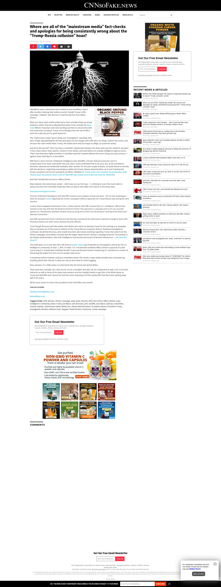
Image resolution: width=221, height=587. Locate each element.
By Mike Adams (155, 153)
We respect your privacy (99, 569)
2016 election (48, 301)
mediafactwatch (72, 15)
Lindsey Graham (37, 306)
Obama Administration (81, 306)
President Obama (99, 306)
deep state (75, 301)
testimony (86, 309)
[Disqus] (79, 457)
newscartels (127, 15)
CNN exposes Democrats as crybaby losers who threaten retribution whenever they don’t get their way (164, 132)
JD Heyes (47, 42)
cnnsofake (87, 15)
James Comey (77, 245)
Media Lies (66, 306)
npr (49, 15)
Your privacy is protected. (42, 339)
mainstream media (53, 306)
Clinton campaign (62, 301)
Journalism (100, 304)
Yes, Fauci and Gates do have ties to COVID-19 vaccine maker (165, 223)
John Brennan (77, 304)
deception (58, 15)
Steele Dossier (75, 309)
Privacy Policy (110, 579)
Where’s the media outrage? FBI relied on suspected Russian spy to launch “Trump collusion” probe (167, 95)
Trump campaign (99, 309)
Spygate (65, 309)
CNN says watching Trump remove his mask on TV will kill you (165, 165)
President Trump (114, 306)
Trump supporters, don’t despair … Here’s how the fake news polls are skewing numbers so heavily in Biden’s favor (165, 123)
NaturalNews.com (37, 296)
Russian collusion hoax (51, 309)
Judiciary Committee (114, 304)
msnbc (97, 15)
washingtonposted (111, 15)
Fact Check (97, 301)
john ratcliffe (89, 304)
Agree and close (198, 574)
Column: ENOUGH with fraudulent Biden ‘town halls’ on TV (164, 158)
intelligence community (40, 304)
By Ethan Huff (154, 136)
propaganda (35, 309)
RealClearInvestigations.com (42, 292)
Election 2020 (86, 301)
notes (42, 191)
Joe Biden (67, 304)
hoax (118, 301)
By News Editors (155, 118)
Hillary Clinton (109, 301)
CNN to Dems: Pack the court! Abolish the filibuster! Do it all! (165, 189)
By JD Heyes (154, 98)
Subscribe (160, 584)
